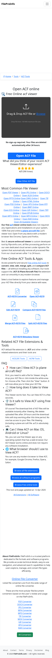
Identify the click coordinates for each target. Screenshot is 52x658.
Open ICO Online (11, 210)
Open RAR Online (30, 219)
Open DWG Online (29, 198)
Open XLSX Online (30, 195)
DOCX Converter (24, 604)
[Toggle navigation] (47, 3)
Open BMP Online (30, 207)
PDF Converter (25, 601)
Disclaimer (38, 650)
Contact (13, 650)
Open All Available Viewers (26, 222)
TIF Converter (25, 616)
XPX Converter (24, 625)
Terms (21, 650)
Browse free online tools (26, 484)
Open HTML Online (30, 201)
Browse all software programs (26, 477)
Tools (16, 76)
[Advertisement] (26, 46)
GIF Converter (25, 622)
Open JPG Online (28, 192)
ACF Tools (25, 76)
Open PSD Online (12, 204)
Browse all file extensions (26, 470)
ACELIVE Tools (18, 358)
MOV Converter (25, 619)
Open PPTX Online (12, 198)
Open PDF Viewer (10, 192)
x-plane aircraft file (30, 230)
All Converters (25, 634)
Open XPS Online (30, 204)
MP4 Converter (25, 610)
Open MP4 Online (29, 216)
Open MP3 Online (10, 216)
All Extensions (20, 494)
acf (11, 224)
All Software (33, 494)
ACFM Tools (34, 358)
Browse (40, 113)
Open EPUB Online (30, 213)
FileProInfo (8, 4)
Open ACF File (26, 156)
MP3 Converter (25, 613)
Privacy (29, 650)
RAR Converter (25, 628)
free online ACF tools (37, 262)
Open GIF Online (29, 210)
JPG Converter (25, 607)
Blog (47, 650)
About (5, 650)
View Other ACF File (26, 181)
